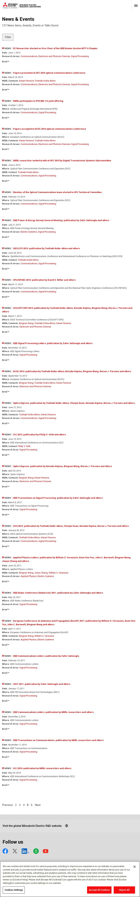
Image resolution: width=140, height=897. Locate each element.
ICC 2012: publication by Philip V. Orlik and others (39, 434)
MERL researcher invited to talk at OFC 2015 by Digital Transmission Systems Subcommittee (62, 160)
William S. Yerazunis (58, 572)
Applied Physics (29, 576)
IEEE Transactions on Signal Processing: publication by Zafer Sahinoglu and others (58, 498)
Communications (29, 56)
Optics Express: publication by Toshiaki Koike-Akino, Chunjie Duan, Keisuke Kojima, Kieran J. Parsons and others (74, 403)
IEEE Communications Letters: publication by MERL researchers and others (53, 712)
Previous (7, 805)
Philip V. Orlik (24, 446)
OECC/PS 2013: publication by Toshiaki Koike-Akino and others (46, 248)
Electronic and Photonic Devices (54, 56)
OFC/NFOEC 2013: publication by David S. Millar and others (44, 280)
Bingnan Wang (26, 323)
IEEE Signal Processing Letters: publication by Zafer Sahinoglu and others (53, 343)
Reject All (124, 890)
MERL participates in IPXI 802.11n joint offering (38, 101)
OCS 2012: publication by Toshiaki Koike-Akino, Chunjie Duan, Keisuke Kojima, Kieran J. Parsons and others (71, 526)
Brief (5, 61)
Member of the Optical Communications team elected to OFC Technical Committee (57, 192)
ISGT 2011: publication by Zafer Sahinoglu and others (41, 684)
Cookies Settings (14, 890)
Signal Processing (80, 56)
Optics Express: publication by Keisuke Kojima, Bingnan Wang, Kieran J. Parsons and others (62, 466)
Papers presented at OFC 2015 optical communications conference (49, 73)
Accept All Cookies (99, 890)
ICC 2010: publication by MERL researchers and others (42, 768)
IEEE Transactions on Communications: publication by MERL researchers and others (58, 740)
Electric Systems (29, 232)
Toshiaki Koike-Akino (45, 80)
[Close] (134, 866)
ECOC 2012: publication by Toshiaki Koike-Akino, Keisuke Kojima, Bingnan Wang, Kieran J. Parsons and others (72, 371)
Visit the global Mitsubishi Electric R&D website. (32, 825)
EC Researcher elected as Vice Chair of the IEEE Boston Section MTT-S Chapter (55, 48)
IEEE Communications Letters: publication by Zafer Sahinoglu (46, 656)
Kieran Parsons (26, 80)
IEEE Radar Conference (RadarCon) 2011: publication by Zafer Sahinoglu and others (58, 592)
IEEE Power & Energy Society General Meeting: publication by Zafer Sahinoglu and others (61, 220)
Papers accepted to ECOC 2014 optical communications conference (49, 129)
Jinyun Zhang (41, 572)
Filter (8, 37)
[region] (70, 879)
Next (37, 805)
